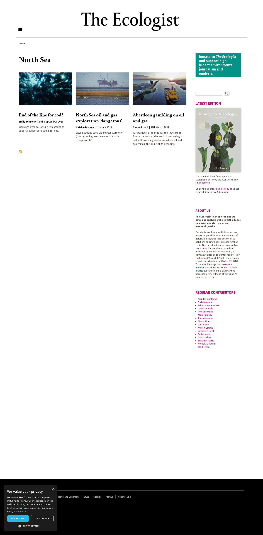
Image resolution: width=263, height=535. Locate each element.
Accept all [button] (18, 518)
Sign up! (131, 296)
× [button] (53, 489)
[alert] (30, 508)
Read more (20, 511)
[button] (30, 526)
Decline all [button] (42, 518)
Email (90, 255)
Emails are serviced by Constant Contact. (110, 287)
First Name (93, 267)
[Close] (177, 233)
